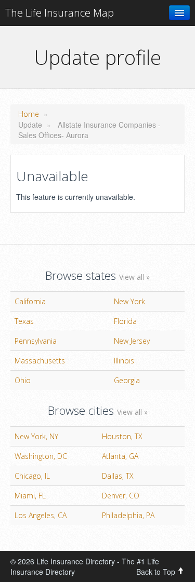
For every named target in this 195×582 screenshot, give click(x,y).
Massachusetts (40, 361)
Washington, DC (41, 456)
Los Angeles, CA (41, 515)
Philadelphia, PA (128, 515)
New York (129, 301)
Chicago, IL (32, 476)
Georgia (127, 380)
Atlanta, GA (120, 456)
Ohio (23, 380)
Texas (24, 321)
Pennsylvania (36, 341)
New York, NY (36, 436)
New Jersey (132, 341)
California (30, 301)
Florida (125, 321)
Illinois (124, 361)
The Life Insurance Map (59, 13)
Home (28, 114)
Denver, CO (120, 495)
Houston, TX (122, 436)
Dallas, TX (118, 476)
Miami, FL (30, 495)
